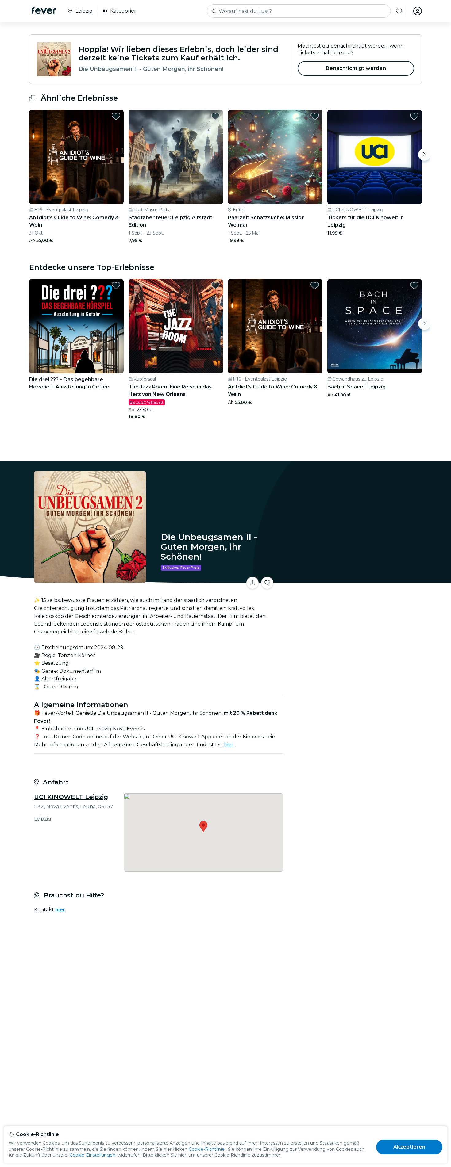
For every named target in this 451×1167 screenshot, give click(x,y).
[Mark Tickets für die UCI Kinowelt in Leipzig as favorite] (414, 116)
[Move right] (424, 154)
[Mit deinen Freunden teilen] (252, 583)
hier (60, 910)
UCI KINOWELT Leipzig (71, 797)
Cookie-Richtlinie (207, 1149)
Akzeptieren (409, 1147)
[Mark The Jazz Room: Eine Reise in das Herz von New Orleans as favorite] (215, 285)
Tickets (353, 579)
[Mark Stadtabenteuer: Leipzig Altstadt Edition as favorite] (215, 116)
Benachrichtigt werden (356, 68)
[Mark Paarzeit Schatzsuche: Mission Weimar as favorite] (315, 116)
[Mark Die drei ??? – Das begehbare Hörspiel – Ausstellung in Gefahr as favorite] (116, 285)
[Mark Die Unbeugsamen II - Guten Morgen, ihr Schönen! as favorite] (267, 583)
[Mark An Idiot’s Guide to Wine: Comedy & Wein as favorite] (116, 116)
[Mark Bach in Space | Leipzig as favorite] (414, 285)
